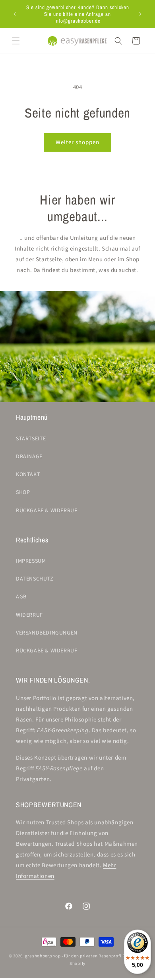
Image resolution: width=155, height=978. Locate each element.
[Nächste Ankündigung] (140, 14)
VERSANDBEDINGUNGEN (47, 633)
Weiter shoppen (77, 142)
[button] (16, 41)
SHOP (23, 492)
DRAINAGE (29, 457)
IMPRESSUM (31, 561)
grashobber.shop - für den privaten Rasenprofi (73, 956)
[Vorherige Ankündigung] (14, 14)
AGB (21, 597)
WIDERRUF (29, 615)
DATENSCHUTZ (35, 579)
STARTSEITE (31, 439)
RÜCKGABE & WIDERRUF (46, 511)
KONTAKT (28, 474)
